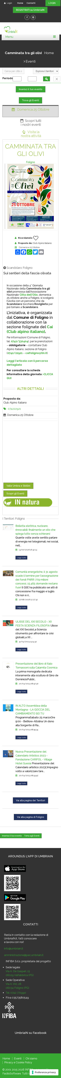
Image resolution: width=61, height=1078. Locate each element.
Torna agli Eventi (32, 836)
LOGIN (52, 3)
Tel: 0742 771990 (16, 992)
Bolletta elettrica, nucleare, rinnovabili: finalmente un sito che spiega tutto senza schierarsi (35, 529)
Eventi (31, 61)
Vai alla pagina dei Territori (30, 800)
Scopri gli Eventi (15, 493)
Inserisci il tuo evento (30, 89)
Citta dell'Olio (29, 294)
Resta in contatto (14, 934)
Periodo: (8, 78)
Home (20, 3)
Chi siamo (31, 1058)
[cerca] (46, 78)
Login (9, 3)
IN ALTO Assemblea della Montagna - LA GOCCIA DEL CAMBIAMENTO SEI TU (32, 709)
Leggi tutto (21, 558)
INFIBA (29, 1069)
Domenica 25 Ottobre (29, 247)
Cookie (20, 1062)
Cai (50, 326)
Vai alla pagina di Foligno (30, 817)
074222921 (14, 408)
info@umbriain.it (13, 948)
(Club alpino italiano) (26, 331)
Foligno (30, 162)
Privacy (8, 1062)
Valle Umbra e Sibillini (18, 485)
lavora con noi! (15, 942)
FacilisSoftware (11, 1073)
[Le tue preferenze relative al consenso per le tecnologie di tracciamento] (44, 1072)
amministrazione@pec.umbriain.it (23, 955)
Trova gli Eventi (30, 100)
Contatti (31, 3)
